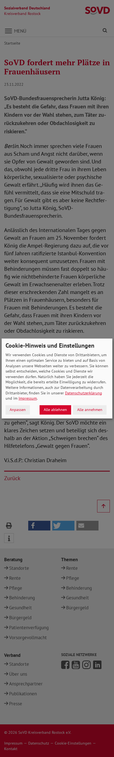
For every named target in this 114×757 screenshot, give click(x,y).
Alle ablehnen (55, 409)
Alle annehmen (89, 409)
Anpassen (18, 409)
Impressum (28, 398)
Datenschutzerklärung (83, 393)
